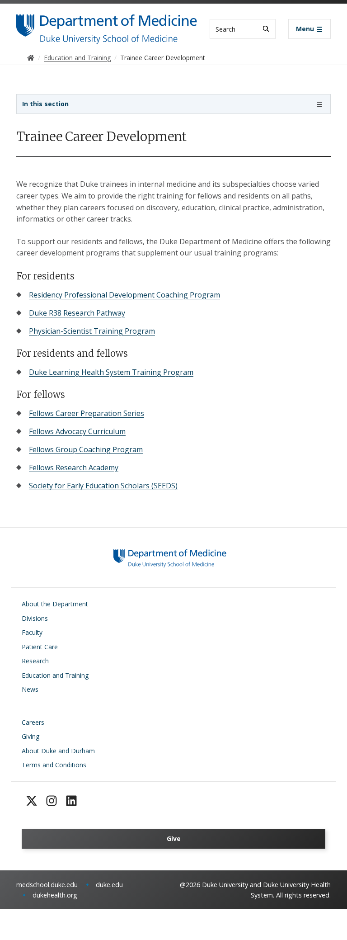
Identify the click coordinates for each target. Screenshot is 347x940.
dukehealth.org (55, 895)
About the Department (55, 604)
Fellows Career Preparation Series (86, 413)
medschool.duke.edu (47, 884)
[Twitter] (32, 801)
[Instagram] (51, 801)
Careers (33, 722)
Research (35, 661)
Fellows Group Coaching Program (86, 449)
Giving (30, 736)
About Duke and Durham (58, 750)
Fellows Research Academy (73, 467)
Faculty (32, 632)
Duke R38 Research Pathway (77, 313)
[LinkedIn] (71, 801)
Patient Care (40, 646)
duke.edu (109, 884)
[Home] (106, 22)
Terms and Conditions (54, 765)
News (30, 689)
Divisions (35, 618)
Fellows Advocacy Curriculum (77, 431)
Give (174, 838)
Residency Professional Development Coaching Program (124, 295)
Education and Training (55, 675)
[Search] (266, 28)
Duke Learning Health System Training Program (111, 372)
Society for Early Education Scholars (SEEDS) (103, 486)
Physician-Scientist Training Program (92, 331)
